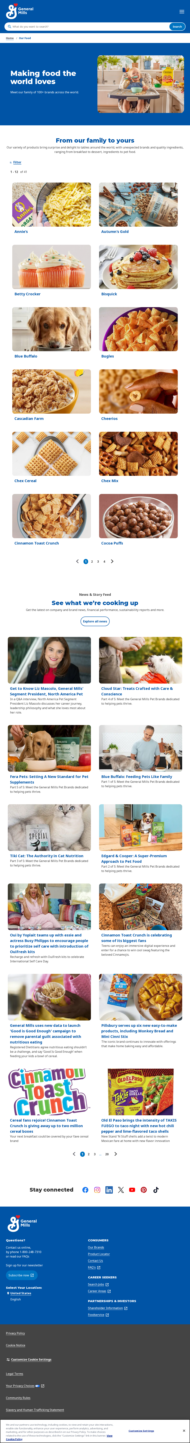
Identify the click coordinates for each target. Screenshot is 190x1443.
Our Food (25, 38)
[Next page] (111, 561)
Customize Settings (141, 1430)
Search (177, 26)
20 (107, 1154)
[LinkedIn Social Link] (109, 1189)
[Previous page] (78, 561)
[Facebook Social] (85, 1189)
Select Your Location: (24, 1288)
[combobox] (90, 26)
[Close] (184, 1431)
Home (10, 38)
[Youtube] (132, 1190)
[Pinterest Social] (144, 1190)
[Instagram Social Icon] (97, 1189)
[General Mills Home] (19, 11)
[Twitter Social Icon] (121, 1189)
